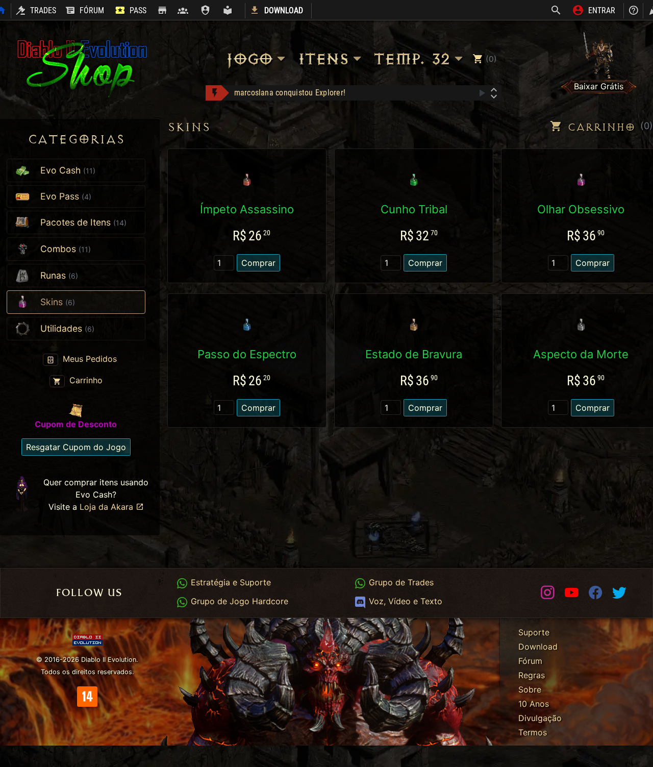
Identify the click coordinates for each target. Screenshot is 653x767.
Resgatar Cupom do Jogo (76, 447)
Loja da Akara (108, 507)
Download (538, 646)
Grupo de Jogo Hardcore (238, 601)
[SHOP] (162, 10)
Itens (322, 59)
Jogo (248, 59)
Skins (188, 127)
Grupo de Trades (400, 582)
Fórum (530, 661)
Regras (531, 675)
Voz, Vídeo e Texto (404, 601)
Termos (532, 732)
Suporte (533, 632)
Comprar (258, 263)
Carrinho (85, 380)
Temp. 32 (411, 59)
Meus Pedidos (88, 359)
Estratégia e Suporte (229, 582)
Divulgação (540, 718)
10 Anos (533, 704)
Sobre (529, 689)
